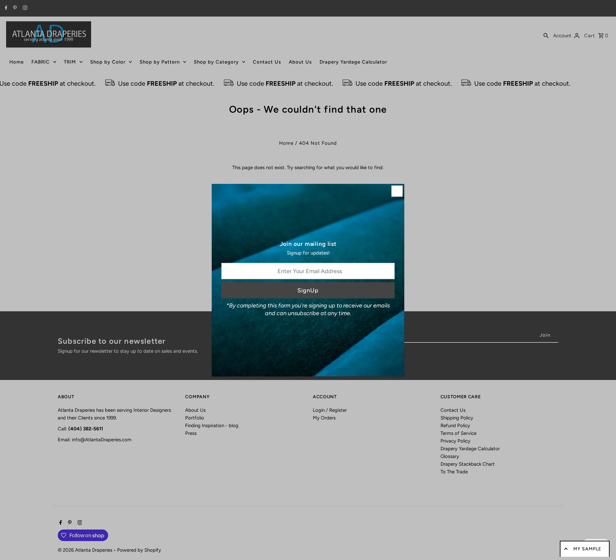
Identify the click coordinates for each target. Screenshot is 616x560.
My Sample (587, 549)
